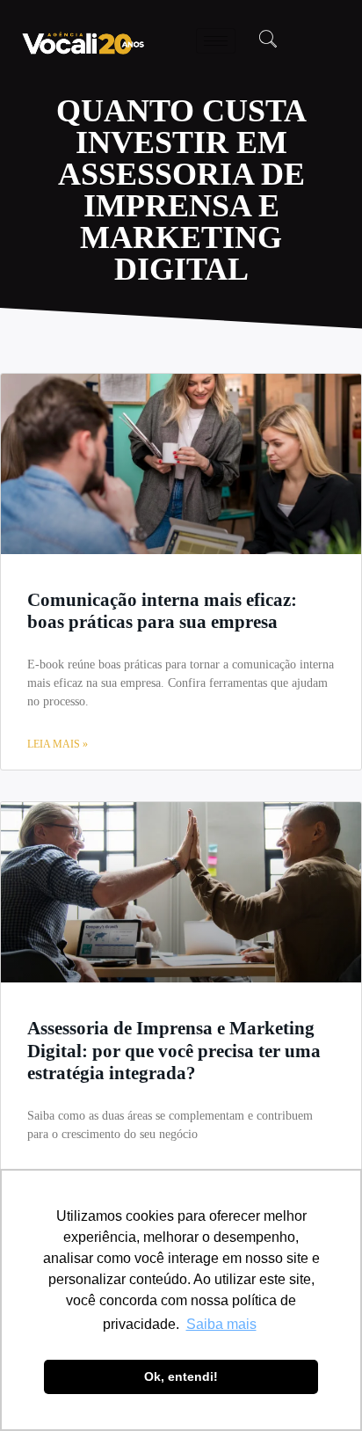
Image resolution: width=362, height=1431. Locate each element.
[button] (268, 40)
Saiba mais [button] (221, 1324)
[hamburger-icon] (215, 41)
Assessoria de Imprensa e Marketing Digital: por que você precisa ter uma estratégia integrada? (174, 1050)
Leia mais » (57, 744)
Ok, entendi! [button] (181, 1376)
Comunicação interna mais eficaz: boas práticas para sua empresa (162, 610)
